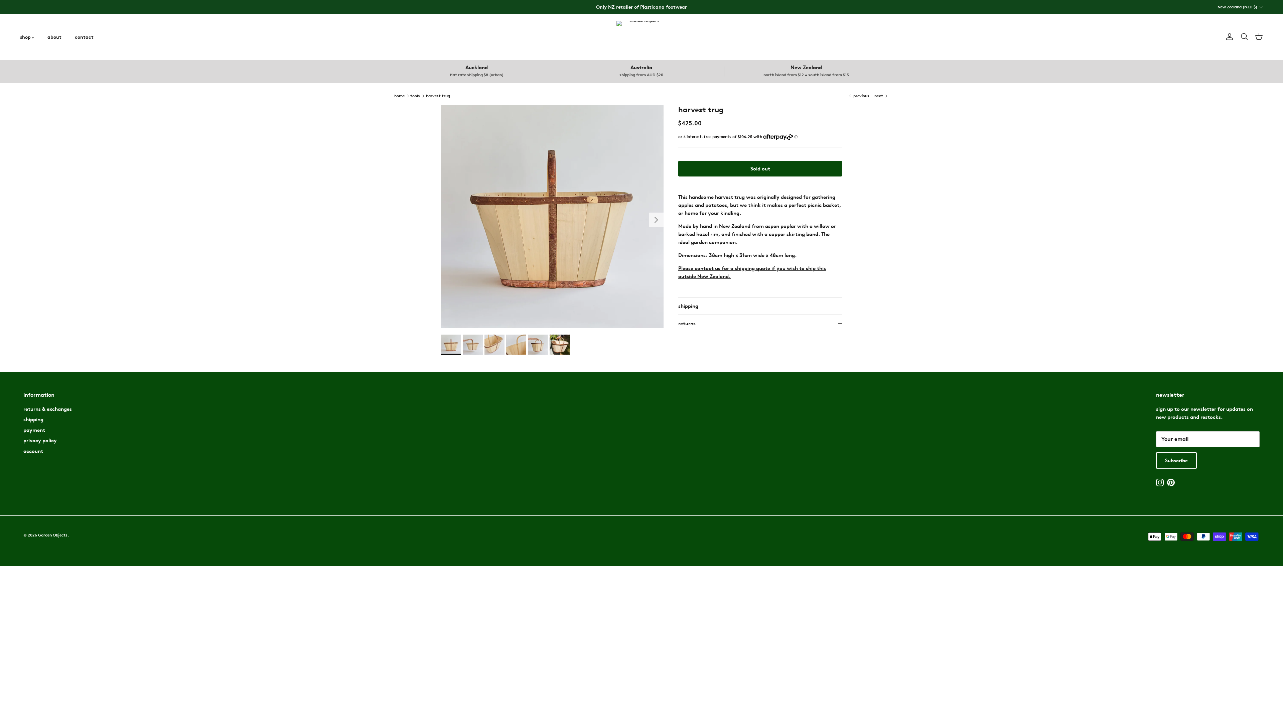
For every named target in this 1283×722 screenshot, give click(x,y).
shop (25, 37)
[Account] (1228, 37)
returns (687, 323)
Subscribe (1176, 460)
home (399, 95)
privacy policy (40, 440)
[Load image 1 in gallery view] (552, 216)
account (33, 451)
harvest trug (438, 95)
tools (415, 95)
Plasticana (652, 7)
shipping (688, 306)
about (54, 37)
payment (34, 430)
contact (84, 37)
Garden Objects (52, 534)
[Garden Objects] (641, 37)
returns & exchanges (47, 409)
